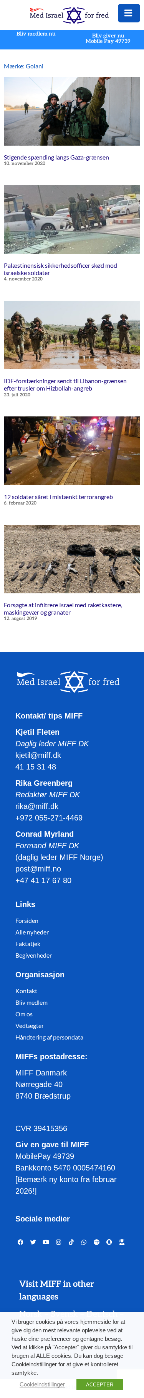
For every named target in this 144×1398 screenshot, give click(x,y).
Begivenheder (33, 955)
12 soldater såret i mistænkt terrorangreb (58, 496)
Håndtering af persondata (49, 1037)
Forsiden (26, 920)
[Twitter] (33, 1242)
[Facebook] (20, 1242)
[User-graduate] (122, 1242)
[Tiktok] (71, 1242)
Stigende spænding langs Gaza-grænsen (56, 157)
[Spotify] (96, 1242)
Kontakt (26, 990)
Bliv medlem (31, 1002)
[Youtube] (46, 1242)
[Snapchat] (109, 1242)
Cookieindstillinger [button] (42, 1384)
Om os (24, 1013)
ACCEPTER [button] (99, 1385)
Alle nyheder (32, 932)
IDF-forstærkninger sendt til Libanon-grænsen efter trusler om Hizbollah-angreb (65, 384)
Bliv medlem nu (36, 34)
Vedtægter (29, 1025)
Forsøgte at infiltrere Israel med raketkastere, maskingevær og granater (63, 608)
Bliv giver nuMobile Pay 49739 (108, 38)
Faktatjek (27, 943)
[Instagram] (58, 1242)
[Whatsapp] (84, 1242)
